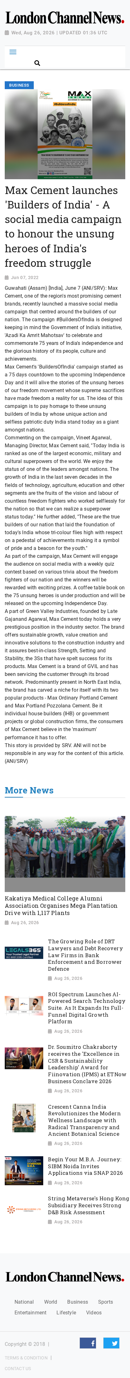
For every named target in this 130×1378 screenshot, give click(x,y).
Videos (94, 1313)
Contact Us (18, 1368)
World (50, 1302)
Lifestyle (66, 1313)
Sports (105, 1302)
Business (77, 1302)
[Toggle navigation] (13, 52)
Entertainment (30, 1313)
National (24, 1302)
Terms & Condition (26, 1357)
